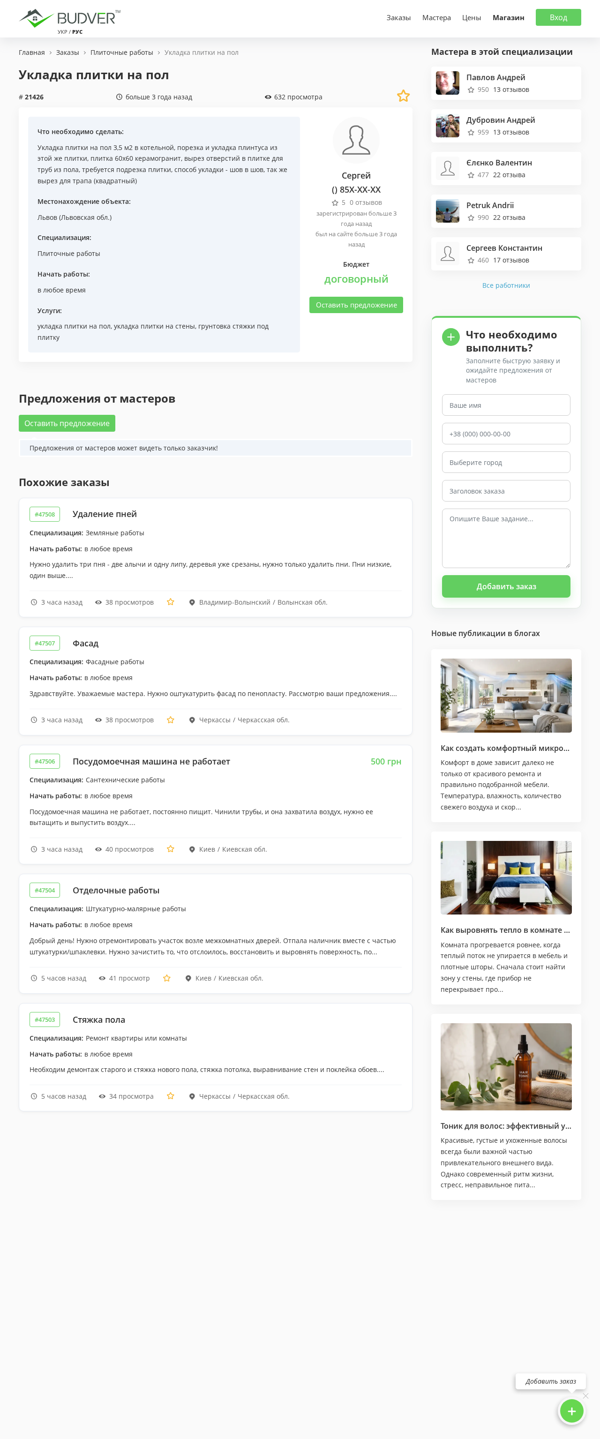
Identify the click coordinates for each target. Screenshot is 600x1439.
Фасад (85, 643)
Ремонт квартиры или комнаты (136, 1038)
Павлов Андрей (495, 77)
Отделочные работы (116, 890)
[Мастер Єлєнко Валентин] (447, 167)
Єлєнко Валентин (499, 162)
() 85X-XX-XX (356, 189)
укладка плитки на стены (154, 326)
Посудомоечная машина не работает (151, 761)
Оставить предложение (356, 304)
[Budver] (71, 17)
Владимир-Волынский (234, 602)
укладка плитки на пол (74, 326)
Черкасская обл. (264, 719)
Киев (207, 849)
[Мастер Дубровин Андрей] (447, 124)
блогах (527, 633)
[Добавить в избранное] (170, 602)
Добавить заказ (506, 586)
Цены (471, 17)
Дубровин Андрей (500, 120)
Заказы (399, 17)
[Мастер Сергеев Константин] (447, 252)
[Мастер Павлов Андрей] (447, 81)
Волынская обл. (303, 602)
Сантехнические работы (125, 779)
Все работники (506, 285)
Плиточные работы (69, 253)
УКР (63, 31)
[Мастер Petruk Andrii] (447, 209)
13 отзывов (511, 89)
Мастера (436, 17)
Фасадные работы (115, 661)
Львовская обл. (85, 217)
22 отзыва (509, 174)
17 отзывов (511, 259)
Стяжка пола (99, 1019)
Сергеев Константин (504, 248)
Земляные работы (115, 532)
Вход (558, 17)
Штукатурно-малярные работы (136, 908)
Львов (47, 217)
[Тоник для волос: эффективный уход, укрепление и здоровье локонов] (506, 1067)
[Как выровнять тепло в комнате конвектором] (506, 878)
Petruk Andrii (490, 205)
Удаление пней (105, 513)
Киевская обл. (244, 849)
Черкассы (215, 719)
